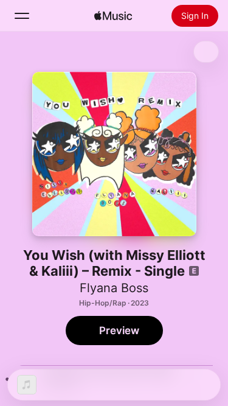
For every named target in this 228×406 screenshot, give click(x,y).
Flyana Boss (114, 288)
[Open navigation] (22, 15)
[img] (113, 15)
